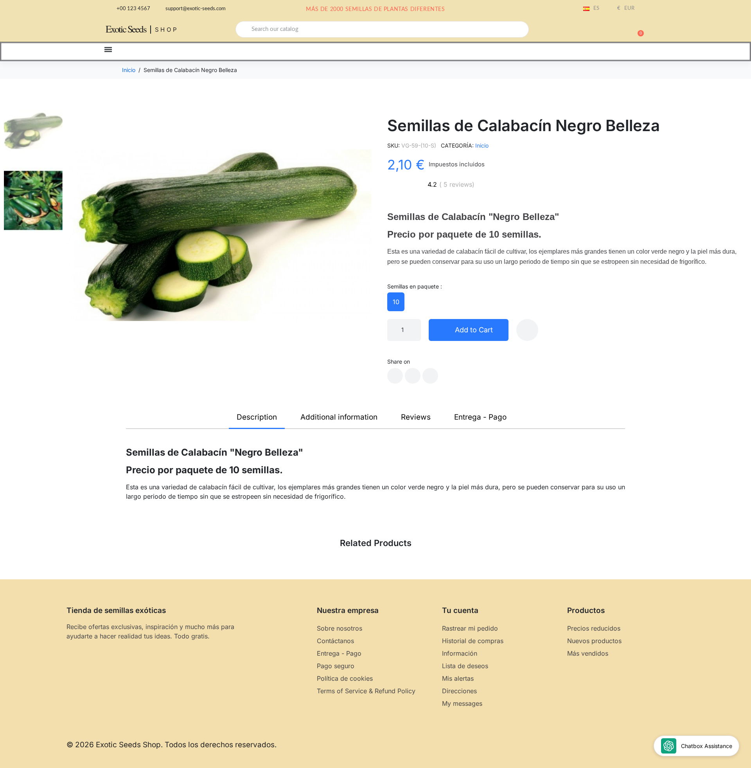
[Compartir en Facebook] (395, 376)
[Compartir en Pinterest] (430, 376)
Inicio (482, 145)
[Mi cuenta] (610, 30)
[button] (637, 29)
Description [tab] (257, 417)
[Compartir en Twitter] (412, 376)
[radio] (395, 301)
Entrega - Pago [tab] (480, 417)
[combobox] (382, 29)
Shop (167, 29)
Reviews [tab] (416, 417)
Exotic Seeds (126, 28)
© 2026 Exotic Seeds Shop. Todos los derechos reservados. (171, 744)
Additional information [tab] (338, 417)
